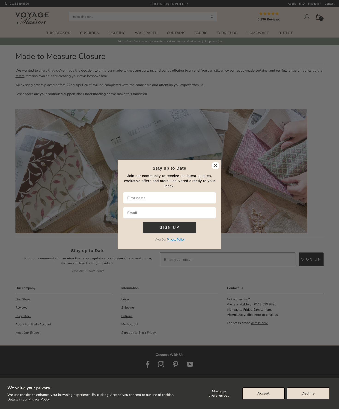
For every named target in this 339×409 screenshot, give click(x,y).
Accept (263, 393)
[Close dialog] (215, 166)
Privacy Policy (39, 399)
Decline (308, 393)
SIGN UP (170, 227)
